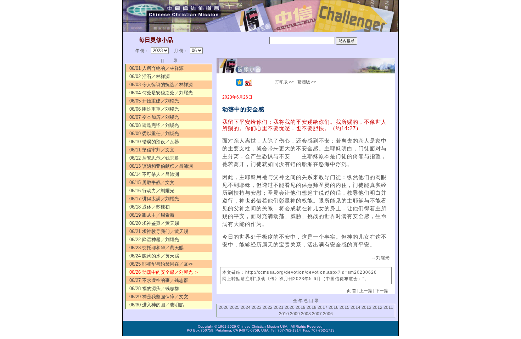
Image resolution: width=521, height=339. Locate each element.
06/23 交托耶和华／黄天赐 (156, 247)
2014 (355, 307)
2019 (301, 307)
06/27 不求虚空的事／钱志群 (158, 280)
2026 (224, 307)
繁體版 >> (306, 81)
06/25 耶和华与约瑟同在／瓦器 (161, 264)
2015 (344, 307)
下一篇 (381, 290)
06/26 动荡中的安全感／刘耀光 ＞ (164, 272)
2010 (284, 313)
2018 (311, 307)
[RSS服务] (230, 82)
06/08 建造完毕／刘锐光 (154, 125)
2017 (322, 307)
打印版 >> (284, 81)
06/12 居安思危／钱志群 (154, 158)
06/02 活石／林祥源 (149, 76)
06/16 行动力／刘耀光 (151, 190)
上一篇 (365, 290)
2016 (333, 307)
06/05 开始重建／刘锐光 (154, 101)
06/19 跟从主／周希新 (151, 215)
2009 (295, 313)
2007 (317, 313)
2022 (268, 307)
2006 (328, 313)
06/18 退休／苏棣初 (149, 207)
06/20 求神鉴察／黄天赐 (154, 223)
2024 (246, 307)
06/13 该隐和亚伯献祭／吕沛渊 (161, 166)
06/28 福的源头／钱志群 (154, 288)
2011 (388, 307)
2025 (235, 307)
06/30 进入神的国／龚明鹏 (156, 304)
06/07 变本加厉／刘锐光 (154, 117)
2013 (366, 307)
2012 (377, 307)
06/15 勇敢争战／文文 (151, 182)
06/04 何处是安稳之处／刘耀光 (161, 92)
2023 (257, 307)
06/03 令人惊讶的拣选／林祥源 (161, 84)
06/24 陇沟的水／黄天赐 (154, 256)
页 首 (351, 290)
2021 (279, 307)
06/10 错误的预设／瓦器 (154, 141)
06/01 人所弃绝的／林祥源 (156, 68)
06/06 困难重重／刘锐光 (154, 109)
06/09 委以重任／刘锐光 (154, 133)
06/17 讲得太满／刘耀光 (154, 198)
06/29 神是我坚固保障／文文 (158, 296)
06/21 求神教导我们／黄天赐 (158, 231)
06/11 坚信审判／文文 (151, 149)
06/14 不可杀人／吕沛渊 (154, 174)
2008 (306, 313)
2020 (290, 307)
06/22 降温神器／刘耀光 (154, 239)
